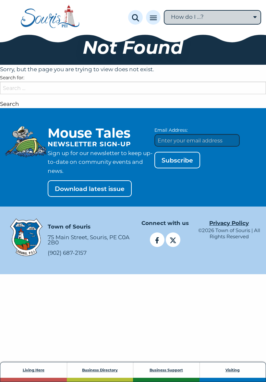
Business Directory (100, 370)
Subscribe (177, 160)
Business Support (166, 370)
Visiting (232, 370)
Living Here (33, 370)
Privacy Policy (229, 223)
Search (9, 104)
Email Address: (171, 130)
